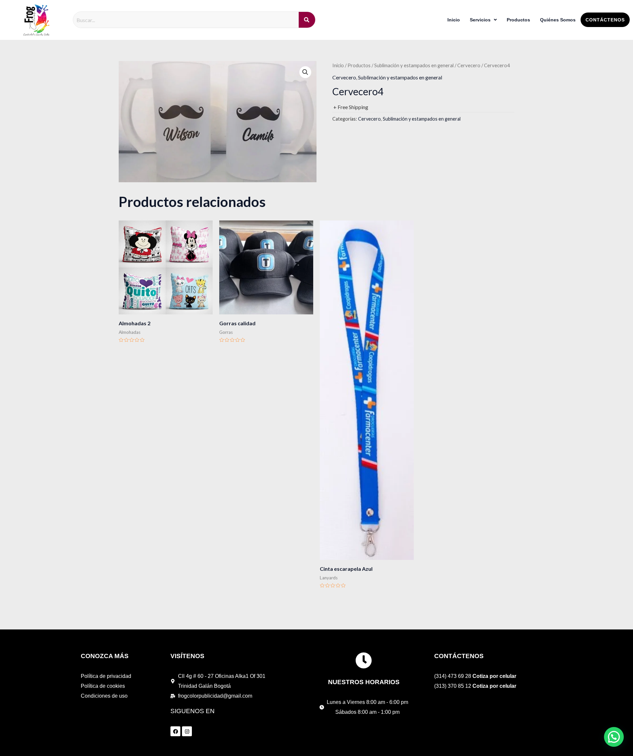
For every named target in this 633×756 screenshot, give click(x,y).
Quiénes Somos (558, 19)
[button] (305, 72)
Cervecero (468, 65)
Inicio (453, 19)
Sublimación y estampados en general (414, 65)
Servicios (480, 19)
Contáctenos (605, 19)
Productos (518, 19)
